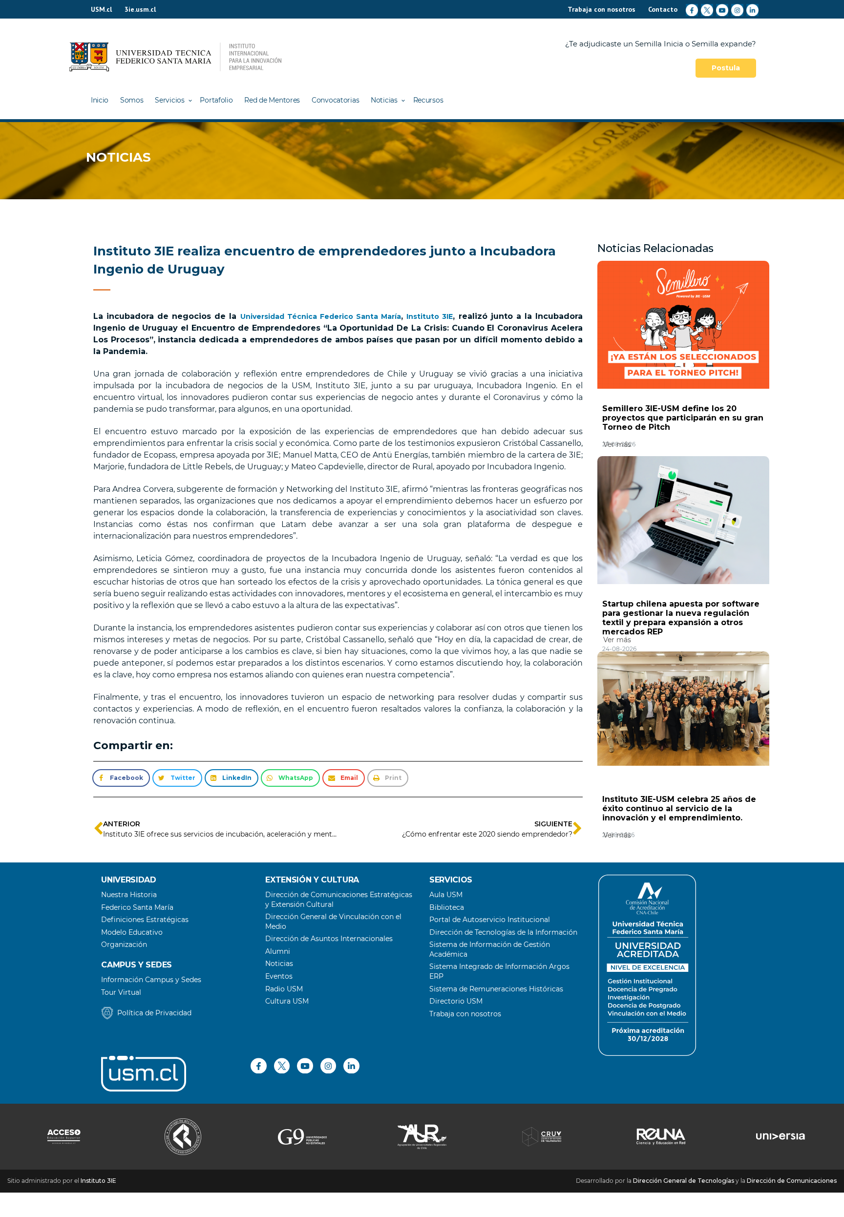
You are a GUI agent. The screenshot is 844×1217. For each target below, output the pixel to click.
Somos (132, 100)
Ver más (617, 444)
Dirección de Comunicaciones (792, 1180)
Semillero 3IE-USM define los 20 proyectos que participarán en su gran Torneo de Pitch (682, 418)
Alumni (277, 951)
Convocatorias (335, 100)
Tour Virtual (121, 992)
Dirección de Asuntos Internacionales (329, 938)
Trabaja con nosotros (601, 9)
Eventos (279, 976)
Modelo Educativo (132, 932)
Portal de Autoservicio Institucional (489, 919)
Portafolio (216, 100)
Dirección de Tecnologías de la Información (503, 932)
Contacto (662, 9)
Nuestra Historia (129, 894)
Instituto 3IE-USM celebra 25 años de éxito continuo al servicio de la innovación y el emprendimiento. (679, 808)
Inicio (99, 100)
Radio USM (284, 989)
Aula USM (446, 894)
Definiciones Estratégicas (145, 919)
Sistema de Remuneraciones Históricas (496, 989)
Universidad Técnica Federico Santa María (320, 316)
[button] (121, 778)
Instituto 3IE (429, 316)
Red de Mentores (272, 100)
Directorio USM (456, 1001)
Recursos (428, 100)
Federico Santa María (137, 907)
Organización (124, 944)
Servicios (169, 100)
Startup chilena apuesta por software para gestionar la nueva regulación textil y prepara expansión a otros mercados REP (681, 617)
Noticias (384, 100)
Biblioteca (446, 907)
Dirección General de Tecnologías (684, 1180)
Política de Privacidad (154, 1012)
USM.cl (101, 9)
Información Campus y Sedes (151, 979)
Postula (726, 67)
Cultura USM (287, 1001)
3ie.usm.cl (140, 9)
